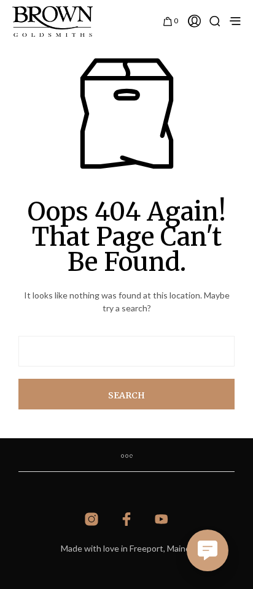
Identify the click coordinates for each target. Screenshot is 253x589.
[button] (171, 19)
